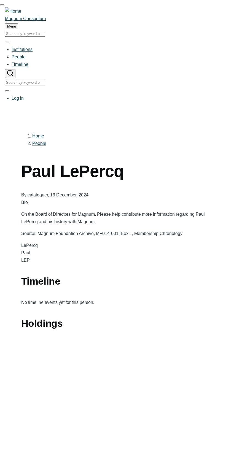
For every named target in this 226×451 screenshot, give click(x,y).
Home (38, 136)
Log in (18, 98)
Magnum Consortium (25, 18)
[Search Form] (10, 73)
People (39, 143)
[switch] (2, 5)
